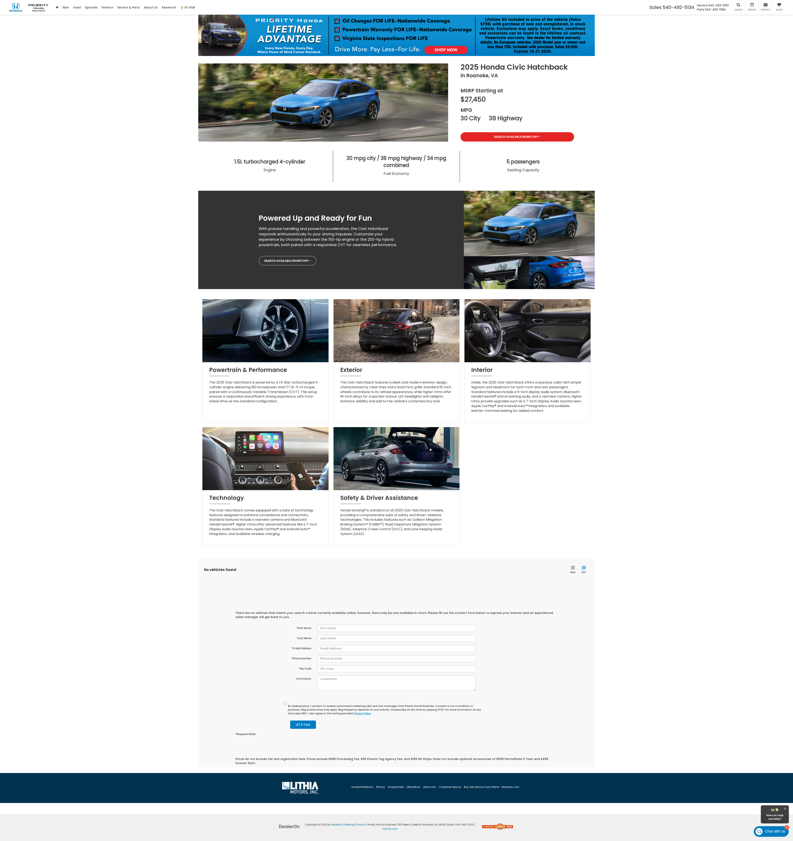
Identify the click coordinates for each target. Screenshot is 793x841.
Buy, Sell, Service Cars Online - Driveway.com (491, 787)
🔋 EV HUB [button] (187, 7)
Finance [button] (107, 7)
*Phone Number (301, 658)
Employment (396, 787)
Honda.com (390, 828)
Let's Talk (303, 725)
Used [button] (77, 7)
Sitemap (349, 824)
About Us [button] (151, 7)
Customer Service (450, 787)
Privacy (380, 787)
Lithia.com (429, 787)
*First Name (304, 628)
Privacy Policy (362, 713)
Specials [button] (91, 7)
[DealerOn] (289, 826)
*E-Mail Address (301, 648)
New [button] (66, 7)
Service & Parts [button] (128, 7)
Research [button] (169, 7)
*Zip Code (305, 668)
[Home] (57, 7)
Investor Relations (362, 787)
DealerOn (336, 824)
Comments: (303, 678)
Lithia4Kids (413, 787)
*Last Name (304, 638)
